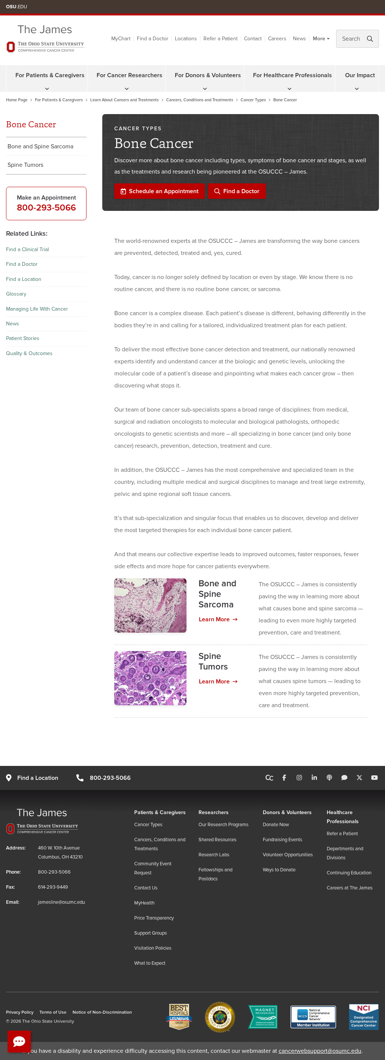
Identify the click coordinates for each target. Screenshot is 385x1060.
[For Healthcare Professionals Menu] (289, 89)
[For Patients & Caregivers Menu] (47, 89)
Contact (253, 38)
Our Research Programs (224, 825)
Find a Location (23, 279)
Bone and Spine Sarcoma (40, 146)
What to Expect (149, 963)
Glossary (16, 294)
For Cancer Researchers (129, 75)
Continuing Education (349, 873)
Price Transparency (154, 918)
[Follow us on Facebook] (284, 778)
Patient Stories (22, 338)
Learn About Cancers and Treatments (124, 100)
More (319, 38)
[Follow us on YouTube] (374, 778)
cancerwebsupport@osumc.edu (320, 1051)
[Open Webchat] (19, 1041)
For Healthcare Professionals (292, 75)
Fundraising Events (282, 840)
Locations (186, 38)
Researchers (214, 812)
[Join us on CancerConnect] (269, 778)
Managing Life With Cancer (37, 309)
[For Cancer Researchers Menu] (127, 89)
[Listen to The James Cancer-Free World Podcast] (329, 778)
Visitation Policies (152, 948)
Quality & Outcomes (29, 353)
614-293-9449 (53, 887)
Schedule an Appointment (164, 191)
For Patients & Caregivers (50, 75)
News (299, 38)
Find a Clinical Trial (27, 249)
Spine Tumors (25, 165)
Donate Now (276, 825)
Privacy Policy (19, 1012)
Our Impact (360, 75)
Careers (277, 38)
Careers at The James (350, 888)
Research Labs (214, 855)
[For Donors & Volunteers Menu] (205, 89)
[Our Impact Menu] (357, 89)
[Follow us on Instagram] (299, 778)
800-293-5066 (46, 207)
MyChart (120, 38)
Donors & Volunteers (287, 812)
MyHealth (144, 903)
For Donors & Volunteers (208, 75)
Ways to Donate (279, 870)
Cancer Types (253, 100)
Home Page (16, 100)
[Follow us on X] (359, 778)
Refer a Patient (220, 38)
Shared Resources (217, 840)
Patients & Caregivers (160, 812)
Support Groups (150, 933)
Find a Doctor (152, 38)
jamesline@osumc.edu (61, 902)
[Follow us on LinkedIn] (314, 778)
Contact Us (146, 888)
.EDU (16, 7)
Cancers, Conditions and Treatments (199, 100)
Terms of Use (53, 1012)
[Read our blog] (344, 778)
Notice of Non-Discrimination (102, 1012)
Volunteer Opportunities (288, 855)
